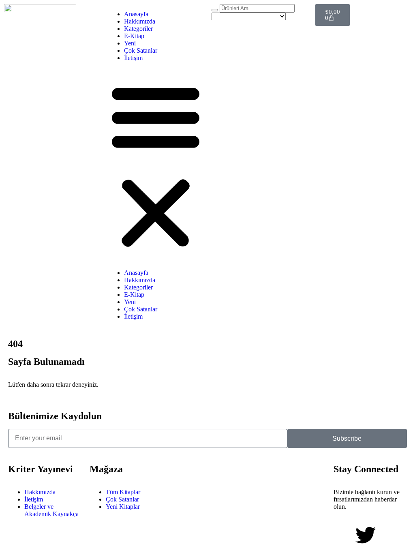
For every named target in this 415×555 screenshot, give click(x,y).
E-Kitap (134, 35)
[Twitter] (365, 535)
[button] (155, 165)
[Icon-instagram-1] (387, 535)
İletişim (133, 57)
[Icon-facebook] (344, 535)
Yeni (130, 43)
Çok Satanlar (140, 50)
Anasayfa (136, 14)
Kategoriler (138, 28)
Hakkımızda (139, 21)
